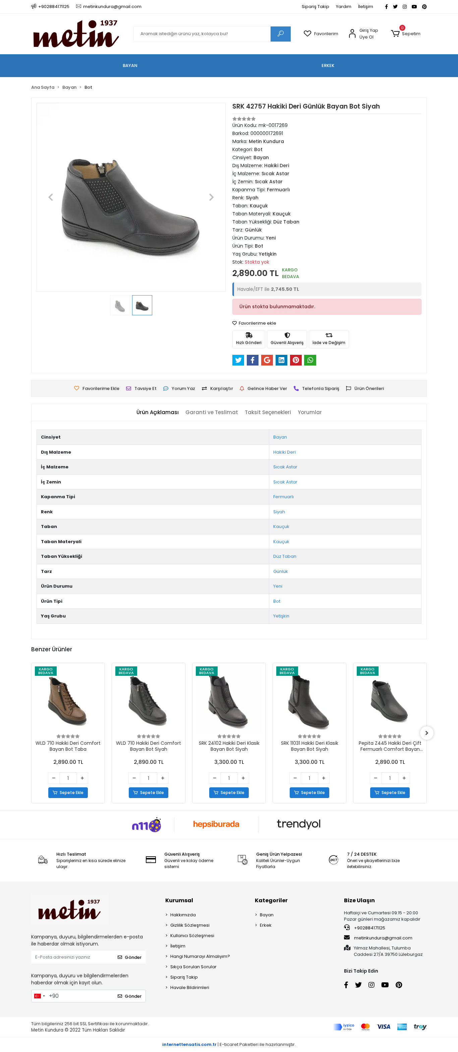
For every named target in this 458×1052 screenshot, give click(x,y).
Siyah (279, 512)
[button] (405, 34)
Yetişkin (281, 616)
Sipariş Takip (315, 6)
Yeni (277, 586)
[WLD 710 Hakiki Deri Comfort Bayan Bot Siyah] (148, 699)
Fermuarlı (283, 497)
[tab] (157, 412)
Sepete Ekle (71, 792)
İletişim (365, 6)
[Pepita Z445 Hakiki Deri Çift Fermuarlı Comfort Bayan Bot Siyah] (390, 699)
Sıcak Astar (285, 467)
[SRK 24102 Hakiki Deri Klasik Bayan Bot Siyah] (229, 699)
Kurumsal (179, 900)
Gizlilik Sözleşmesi (190, 925)
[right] (427, 733)
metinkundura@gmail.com (383, 938)
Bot (276, 601)
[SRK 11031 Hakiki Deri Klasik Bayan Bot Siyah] (309, 699)
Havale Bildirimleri (189, 987)
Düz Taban (284, 556)
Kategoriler (271, 900)
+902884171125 (369, 928)
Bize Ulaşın (359, 900)
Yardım (343, 6)
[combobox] (39, 996)
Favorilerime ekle (257, 323)
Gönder (133, 957)
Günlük (280, 571)
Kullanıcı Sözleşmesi (192, 935)
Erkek (266, 925)
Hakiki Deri (284, 452)
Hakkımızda (183, 915)
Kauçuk (281, 526)
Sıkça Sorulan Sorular (193, 967)
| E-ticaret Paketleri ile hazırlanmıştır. (229, 1044)
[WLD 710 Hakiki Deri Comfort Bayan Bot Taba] (68, 699)
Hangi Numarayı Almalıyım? (200, 956)
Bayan (280, 437)
